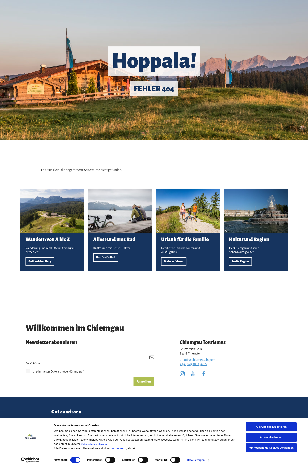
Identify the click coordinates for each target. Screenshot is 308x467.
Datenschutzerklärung (94, 444)
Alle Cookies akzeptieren (271, 426)
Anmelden (144, 381)
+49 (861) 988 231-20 (193, 364)
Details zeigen (196, 459)
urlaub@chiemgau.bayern (197, 359)
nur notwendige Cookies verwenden (271, 447)
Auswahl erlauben (271, 437)
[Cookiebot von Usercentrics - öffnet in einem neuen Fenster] (30, 460)
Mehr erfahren (188, 230)
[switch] (110, 460)
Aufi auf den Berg (52, 230)
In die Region (256, 230)
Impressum (118, 448)
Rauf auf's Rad (120, 230)
